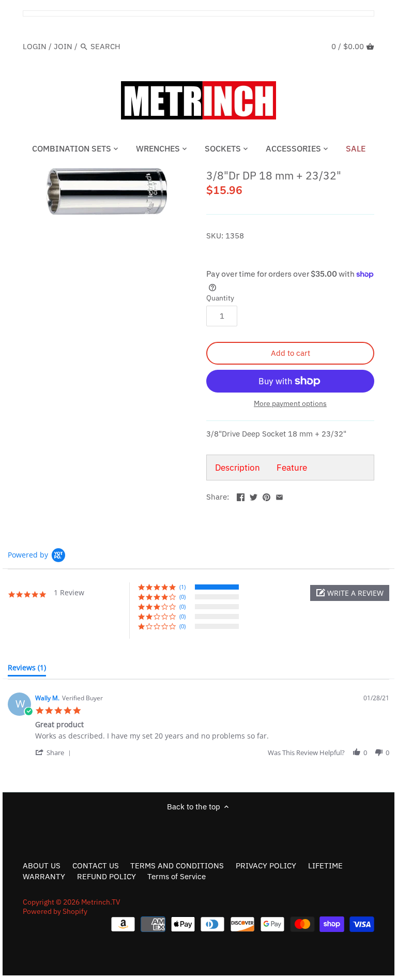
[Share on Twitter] (253, 496)
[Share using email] (279, 496)
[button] (349, 593)
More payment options (290, 404)
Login (35, 46)
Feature (292, 467)
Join (63, 46)
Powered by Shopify (55, 911)
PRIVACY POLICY (266, 865)
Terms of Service (176, 876)
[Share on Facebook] (241, 496)
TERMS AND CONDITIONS (177, 865)
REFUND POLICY (106, 876)
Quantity (220, 298)
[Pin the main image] (266, 496)
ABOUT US (41, 865)
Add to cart (290, 353)
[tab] (27, 669)
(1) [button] (182, 587)
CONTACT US (95, 865)
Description (237, 467)
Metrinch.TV (100, 902)
